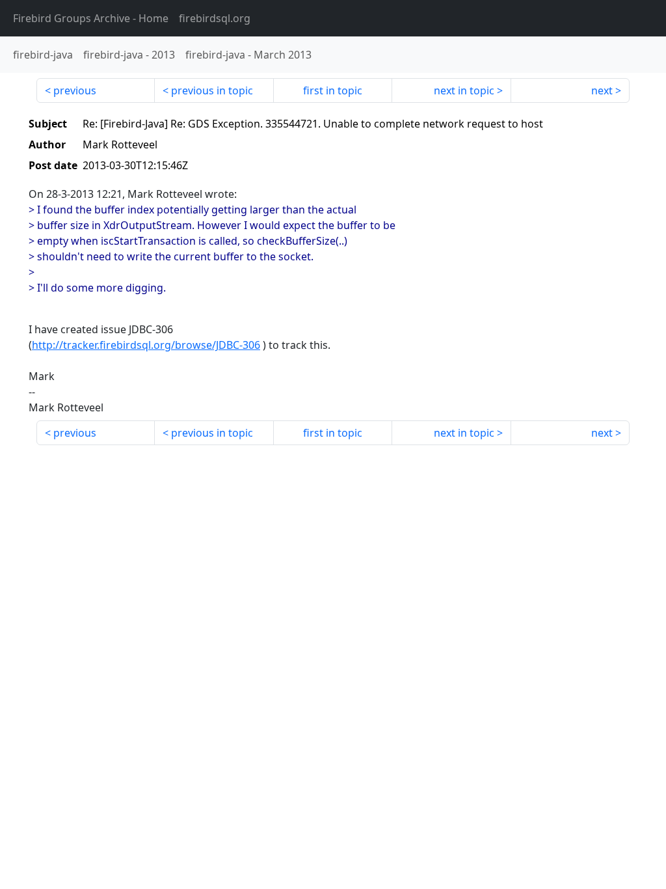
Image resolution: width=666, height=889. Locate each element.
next (602, 90)
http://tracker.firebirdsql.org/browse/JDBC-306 (146, 345)
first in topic (332, 90)
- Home (90, 18)
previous (74, 90)
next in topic (464, 90)
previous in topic (212, 90)
